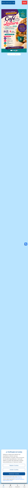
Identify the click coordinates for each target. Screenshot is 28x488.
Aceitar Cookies (14, 469)
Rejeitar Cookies (14, 465)
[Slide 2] (17, 50)
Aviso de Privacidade (11, 477)
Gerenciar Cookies (14, 474)
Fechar (24, 2)
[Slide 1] (14, 50)
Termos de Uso (19, 477)
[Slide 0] (11, 50)
